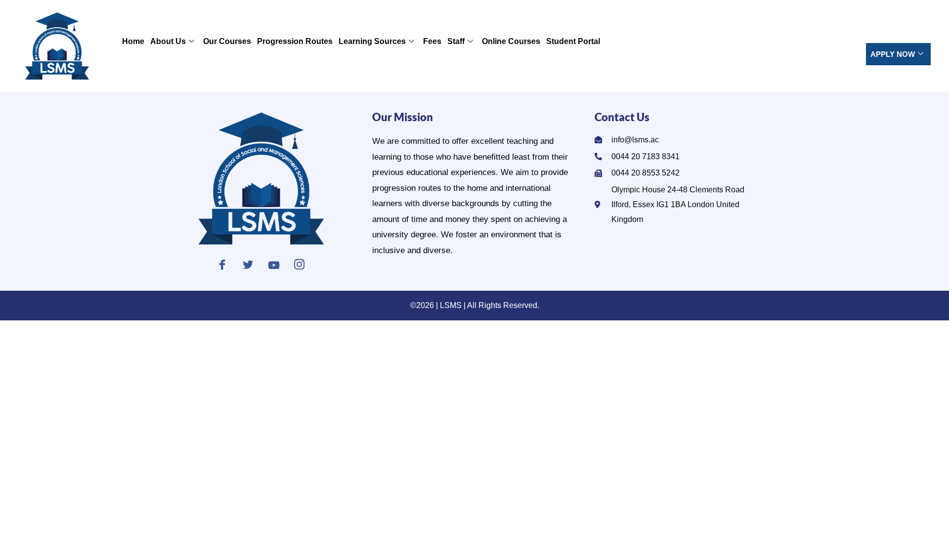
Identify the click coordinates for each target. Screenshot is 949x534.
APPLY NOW (892, 54)
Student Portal (573, 41)
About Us (168, 41)
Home (133, 41)
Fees (432, 41)
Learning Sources (372, 41)
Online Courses (511, 41)
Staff (456, 41)
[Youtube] (273, 265)
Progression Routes (295, 41)
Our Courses (227, 41)
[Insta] (299, 265)
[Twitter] (248, 265)
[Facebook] (222, 265)
